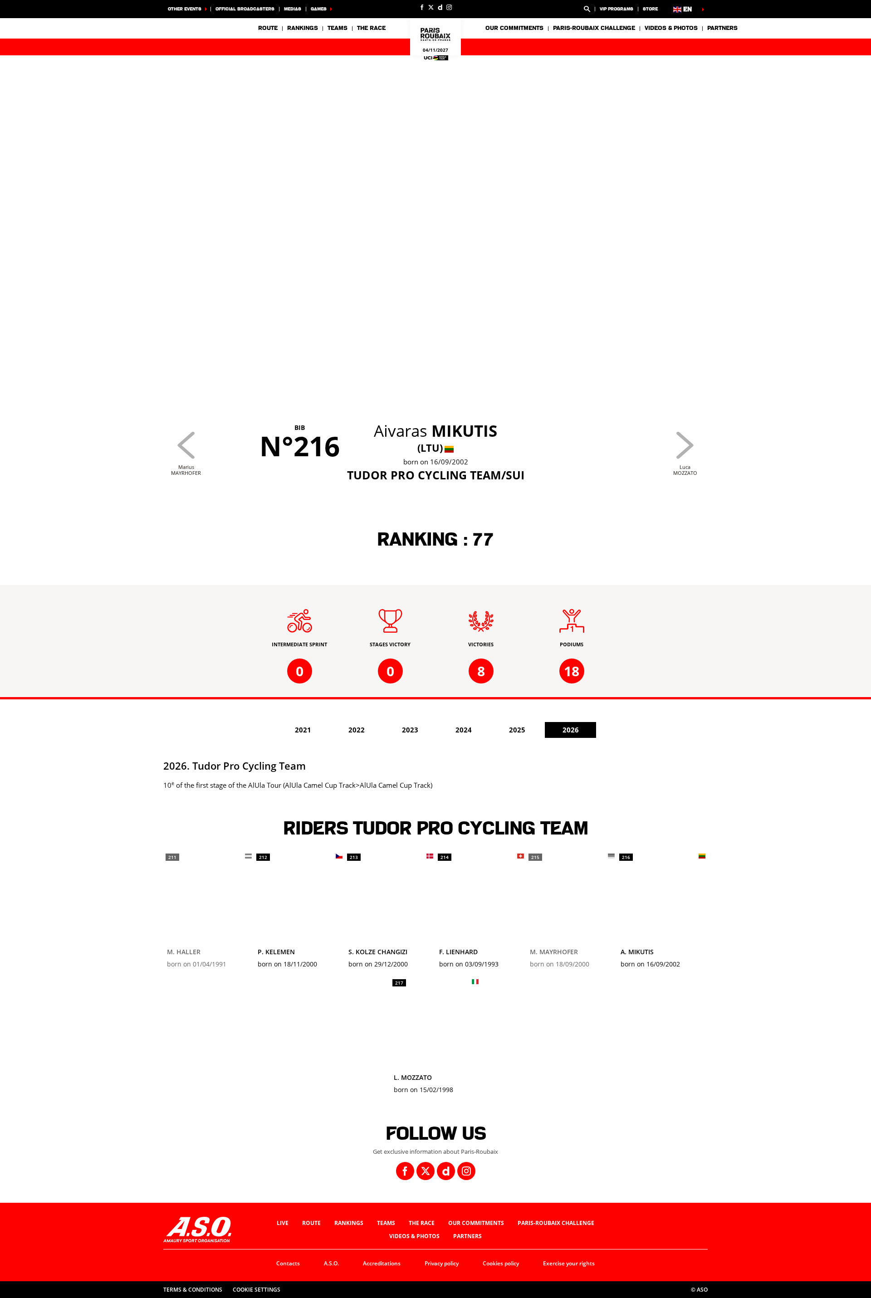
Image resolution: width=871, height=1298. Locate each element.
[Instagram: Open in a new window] (449, 7)
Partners (722, 28)
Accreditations (382, 1263)
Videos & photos (671, 28)
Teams (386, 1223)
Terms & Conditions (192, 1289)
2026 (571, 729)
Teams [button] (337, 28)
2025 (517, 729)
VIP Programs (616, 9)
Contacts (288, 1263)
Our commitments (476, 1223)
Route (268, 28)
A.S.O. (331, 1263)
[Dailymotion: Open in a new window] (440, 7)
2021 (303, 729)
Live (283, 1223)
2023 (410, 729)
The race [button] (371, 28)
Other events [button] (184, 9)
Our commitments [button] (514, 28)
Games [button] (319, 9)
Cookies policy (501, 1263)
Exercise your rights (569, 1263)
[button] (587, 9)
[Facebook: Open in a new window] (422, 7)
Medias (292, 9)
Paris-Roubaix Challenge (594, 28)
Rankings (302, 28)
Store (650, 9)
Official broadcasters (244, 9)
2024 (463, 729)
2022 (356, 729)
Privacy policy (442, 1263)
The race (422, 1223)
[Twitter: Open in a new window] (431, 7)
